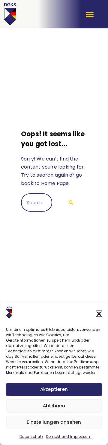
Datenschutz (31, 436)
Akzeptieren (54, 389)
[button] (99, 314)
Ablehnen (54, 406)
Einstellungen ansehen (54, 422)
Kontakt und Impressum (69, 436)
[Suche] (69, 202)
